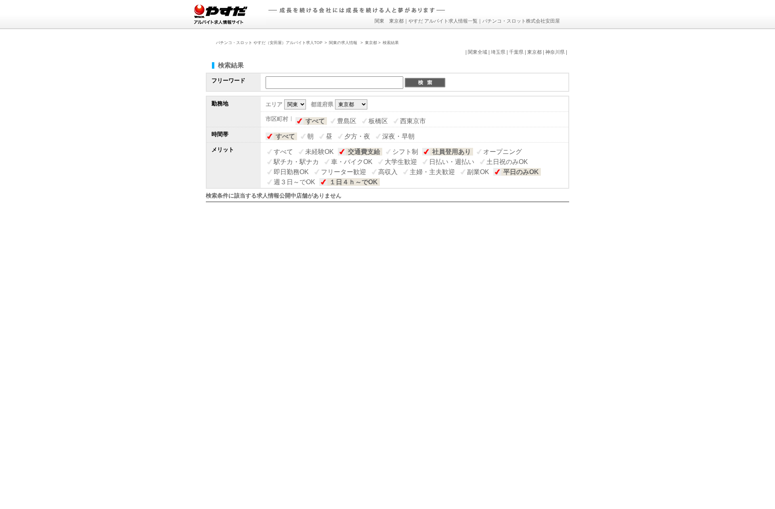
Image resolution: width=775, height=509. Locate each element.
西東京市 (413, 121)
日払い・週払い (451, 161)
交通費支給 (364, 151)
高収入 (388, 171)
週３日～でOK (294, 182)
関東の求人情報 (343, 42)
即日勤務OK (291, 171)
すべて (315, 121)
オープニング (502, 151)
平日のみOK (521, 171)
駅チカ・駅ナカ (296, 161)
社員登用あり (451, 151)
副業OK (478, 171)
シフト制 (405, 151)
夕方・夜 (357, 136)
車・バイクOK (352, 161)
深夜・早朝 (398, 136)
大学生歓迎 (401, 161)
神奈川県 (555, 52)
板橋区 (378, 121)
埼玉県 (498, 52)
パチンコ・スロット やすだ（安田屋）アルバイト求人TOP (269, 42)
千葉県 (516, 52)
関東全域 (477, 52)
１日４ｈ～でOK (353, 182)
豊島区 (346, 121)
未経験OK (319, 151)
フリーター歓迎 (343, 171)
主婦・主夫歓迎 (432, 171)
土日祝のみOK (507, 161)
